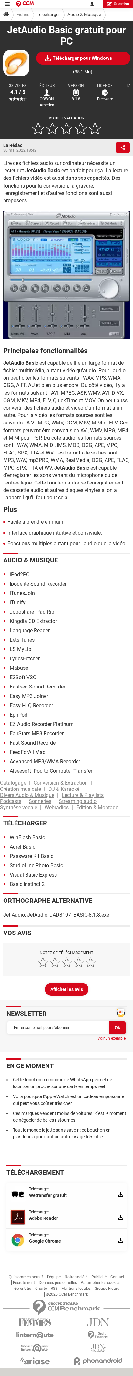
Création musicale (20, 789)
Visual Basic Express (33, 875)
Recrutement (24, 1282)
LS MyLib (20, 649)
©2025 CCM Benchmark (67, 1294)
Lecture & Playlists (83, 795)
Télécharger (48, 14)
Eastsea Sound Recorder (37, 687)
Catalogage (13, 783)
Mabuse (19, 668)
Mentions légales (76, 1288)
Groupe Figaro (107, 1288)
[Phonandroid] (98, 1361)
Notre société (76, 1277)
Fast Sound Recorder (33, 743)
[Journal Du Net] (98, 1322)
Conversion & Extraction (61, 783)
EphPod (18, 715)
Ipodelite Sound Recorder (38, 584)
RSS (54, 1288)
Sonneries (40, 801)
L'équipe (54, 1277)
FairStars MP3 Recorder (37, 733)
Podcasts (10, 801)
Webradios (57, 807)
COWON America (47, 102)
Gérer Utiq (22, 1288)
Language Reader (30, 630)
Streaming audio (78, 801)
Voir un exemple (111, 1038)
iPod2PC (19, 574)
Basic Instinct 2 (27, 884)
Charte (41, 1288)
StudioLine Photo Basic (36, 865)
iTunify (18, 602)
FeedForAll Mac (27, 752)
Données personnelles (58, 1282)
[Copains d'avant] (34, 1348)
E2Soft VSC (23, 677)
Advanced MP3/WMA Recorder (45, 762)
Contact (117, 1277)
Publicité (99, 1277)
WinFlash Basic (27, 837)
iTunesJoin (22, 593)
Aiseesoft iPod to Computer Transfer (51, 771)
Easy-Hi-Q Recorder (31, 705)
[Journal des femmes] (34, 1322)
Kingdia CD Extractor (33, 621)
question (121, 4)
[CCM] (25, 4)
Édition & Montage (97, 807)
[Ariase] (34, 1360)
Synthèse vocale (18, 807)
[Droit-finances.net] (98, 1335)
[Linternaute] (34, 1335)
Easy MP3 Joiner (29, 696)
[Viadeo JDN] (98, 1348)
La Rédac (12, 145)
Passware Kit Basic (31, 856)
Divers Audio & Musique (27, 795)
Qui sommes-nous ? (26, 1277)
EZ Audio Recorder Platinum (42, 724)
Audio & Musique (84, 14)
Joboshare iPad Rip (32, 612)
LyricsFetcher (25, 659)
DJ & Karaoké (63, 789)
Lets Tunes (22, 640)
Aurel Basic (22, 847)
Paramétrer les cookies (100, 1282)
